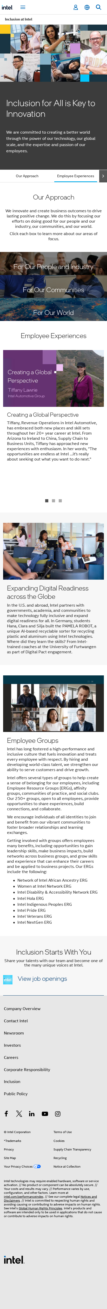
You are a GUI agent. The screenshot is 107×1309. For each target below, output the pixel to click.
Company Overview (22, 1008)
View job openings (42, 978)
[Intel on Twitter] (19, 1114)
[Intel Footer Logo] (14, 1259)
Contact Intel (16, 1021)
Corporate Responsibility (27, 1069)
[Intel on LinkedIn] (32, 1114)
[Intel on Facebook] (6, 1114)
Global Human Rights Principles (40, 1208)
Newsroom (14, 1033)
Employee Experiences (75, 176)
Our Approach (27, 176)
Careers (11, 1057)
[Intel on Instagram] (57, 1114)
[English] (87, 7)
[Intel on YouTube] (45, 1114)
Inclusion (12, 1081)
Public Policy (16, 1093)
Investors (12, 1045)
